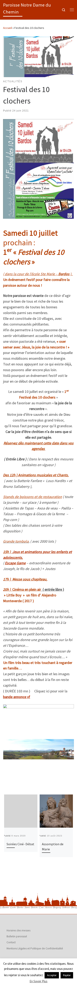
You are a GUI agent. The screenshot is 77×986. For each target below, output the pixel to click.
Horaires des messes (18, 930)
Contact (11, 942)
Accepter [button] (51, 975)
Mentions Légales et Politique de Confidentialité (35, 948)
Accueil (7, 28)
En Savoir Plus (38, 981)
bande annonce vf (16, 696)
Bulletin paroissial (17, 936)
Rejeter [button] (67, 975)
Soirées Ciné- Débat (20, 844)
